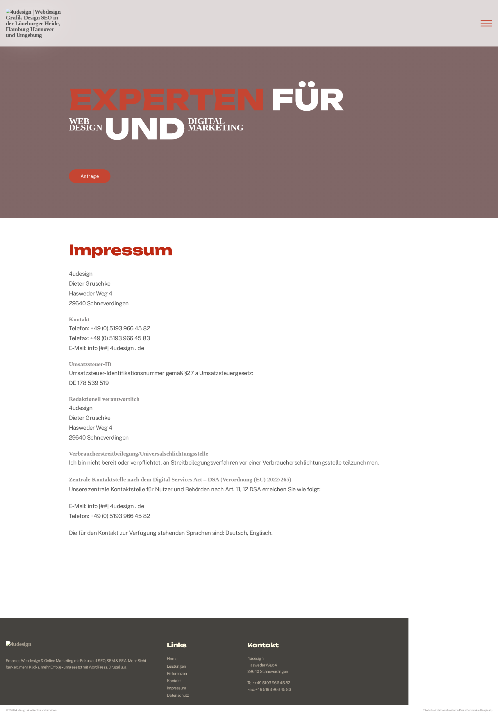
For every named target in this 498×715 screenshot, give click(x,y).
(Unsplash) (485, 710)
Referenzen (177, 673)
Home (172, 658)
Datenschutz (178, 695)
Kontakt (174, 680)
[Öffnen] (486, 23)
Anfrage (90, 176)
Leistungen (176, 666)
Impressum (176, 688)
